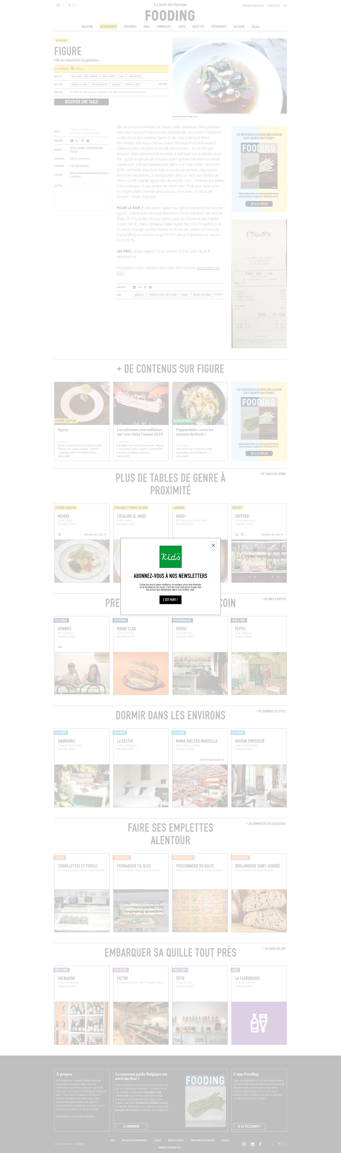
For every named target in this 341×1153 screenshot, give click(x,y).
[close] (213, 545)
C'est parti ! (170, 600)
